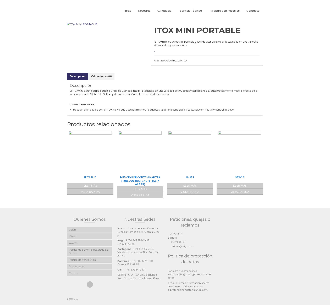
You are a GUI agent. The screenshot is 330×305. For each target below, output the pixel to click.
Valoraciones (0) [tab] (101, 76)
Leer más (90, 185)
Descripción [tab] (78, 76)
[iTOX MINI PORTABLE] (82, 24)
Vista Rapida (90, 191)
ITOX (185, 61)
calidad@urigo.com (182, 246)
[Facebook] (90, 284)
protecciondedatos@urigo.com (189, 289)
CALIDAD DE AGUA (173, 61)
